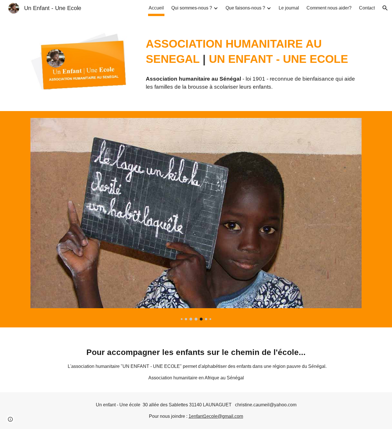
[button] (385, 8)
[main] (252, 51)
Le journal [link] (289, 7)
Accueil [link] (156, 7)
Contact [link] (367, 7)
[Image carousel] (196, 219)
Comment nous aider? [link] (329, 7)
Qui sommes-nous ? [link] (191, 7)
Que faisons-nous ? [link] (245, 7)
